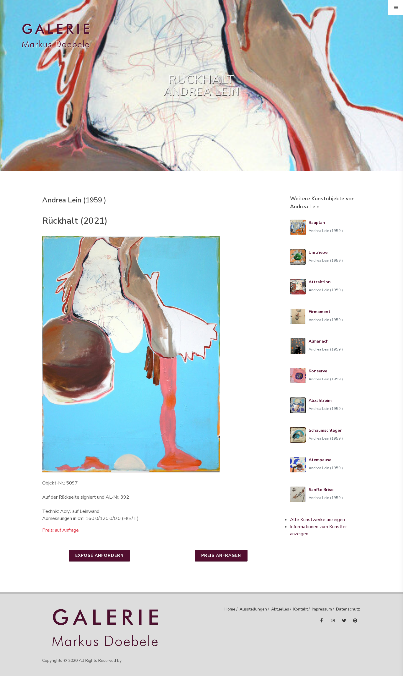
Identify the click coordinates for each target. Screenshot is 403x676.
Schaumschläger (325, 430)
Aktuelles (280, 609)
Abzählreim (320, 400)
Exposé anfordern (99, 555)
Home (230, 609)
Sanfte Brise (321, 489)
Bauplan (317, 222)
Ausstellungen (253, 609)
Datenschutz (348, 609)
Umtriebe (318, 252)
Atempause (320, 460)
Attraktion (320, 282)
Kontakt (300, 609)
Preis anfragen (221, 555)
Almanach (319, 341)
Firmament (319, 312)
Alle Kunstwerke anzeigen (317, 519)
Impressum (322, 609)
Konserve (318, 371)
